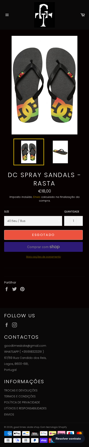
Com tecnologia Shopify (53, 427)
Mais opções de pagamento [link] (43, 256)
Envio (36, 197)
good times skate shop (26, 427)
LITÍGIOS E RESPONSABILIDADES (25, 408)
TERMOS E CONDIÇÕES (20, 396)
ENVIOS (9, 414)
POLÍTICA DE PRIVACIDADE (22, 402)
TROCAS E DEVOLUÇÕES (20, 390)
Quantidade (71, 211)
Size (6, 211)
